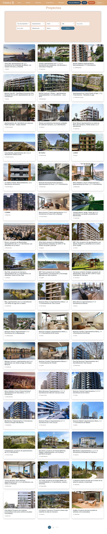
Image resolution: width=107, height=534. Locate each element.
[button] (23, 23)
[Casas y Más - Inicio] (8, 2)
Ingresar (99, 2)
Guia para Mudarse (74, 2)
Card (84, 2)
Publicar (91, 2)
